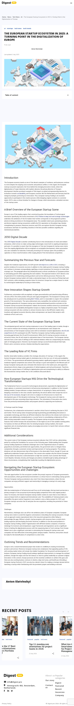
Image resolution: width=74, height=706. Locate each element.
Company (59, 695)
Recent (58, 689)
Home (4, 17)
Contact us (49, 686)
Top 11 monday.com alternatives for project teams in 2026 (40, 646)
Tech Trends (27, 28)
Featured (59, 686)
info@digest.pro (14, 682)
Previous (63, 611)
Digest (58, 683)
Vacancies (60, 692)
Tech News (16, 17)
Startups (10, 28)
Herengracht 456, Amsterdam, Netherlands (19, 686)
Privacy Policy (6, 703)
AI (21, 17)
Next (68, 611)
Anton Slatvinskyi (37, 49)
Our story (49, 680)
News (9, 17)
